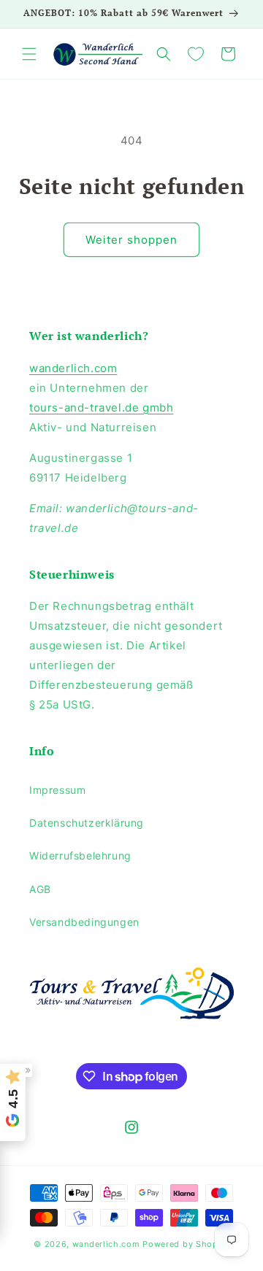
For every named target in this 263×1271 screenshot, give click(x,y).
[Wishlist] (196, 54)
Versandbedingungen (84, 922)
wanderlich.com (73, 368)
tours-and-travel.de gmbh (101, 407)
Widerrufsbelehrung (80, 855)
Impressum (57, 790)
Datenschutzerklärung (86, 822)
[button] (29, 54)
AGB (40, 889)
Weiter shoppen (131, 240)
